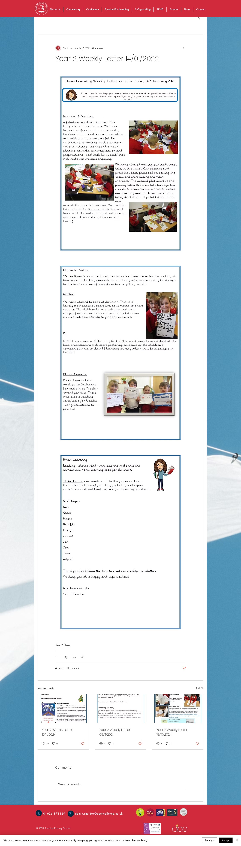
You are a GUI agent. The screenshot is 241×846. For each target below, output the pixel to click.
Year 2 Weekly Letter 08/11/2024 (114, 732)
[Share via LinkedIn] (74, 657)
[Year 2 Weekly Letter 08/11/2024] (120, 708)
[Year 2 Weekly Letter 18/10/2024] (177, 708)
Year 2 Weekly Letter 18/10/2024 (171, 732)
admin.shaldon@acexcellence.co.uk (99, 813)
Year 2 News (63, 645)
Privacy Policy (139, 840)
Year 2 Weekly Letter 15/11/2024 (57, 732)
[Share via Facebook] (57, 657)
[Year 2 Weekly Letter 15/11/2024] (63, 708)
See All (199, 687)
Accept (226, 840)
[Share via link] (83, 657)
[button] (199, 18)
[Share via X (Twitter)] (65, 657)
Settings (209, 840)
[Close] (237, 840)
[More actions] (184, 48)
